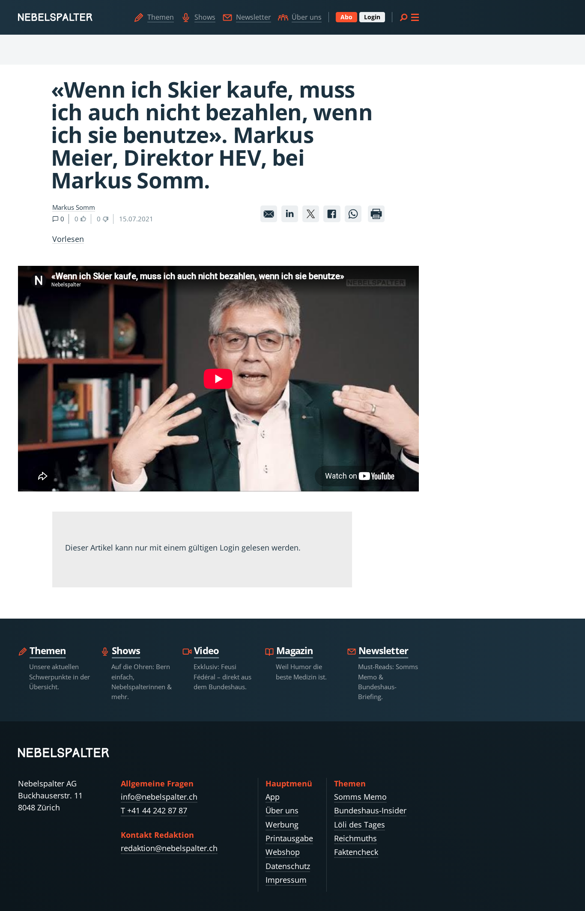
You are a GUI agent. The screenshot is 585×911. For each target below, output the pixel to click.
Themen (160, 17)
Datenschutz (288, 866)
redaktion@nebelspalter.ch (169, 848)
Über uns (307, 17)
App (273, 797)
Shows (204, 17)
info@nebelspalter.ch (159, 797)
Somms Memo (360, 797)
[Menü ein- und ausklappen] (409, 17)
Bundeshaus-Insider (370, 810)
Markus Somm (73, 207)
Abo (346, 17)
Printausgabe (289, 838)
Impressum (286, 880)
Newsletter (253, 17)
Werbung (282, 824)
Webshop (283, 852)
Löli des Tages (359, 824)
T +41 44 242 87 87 (154, 810)
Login (372, 17)
